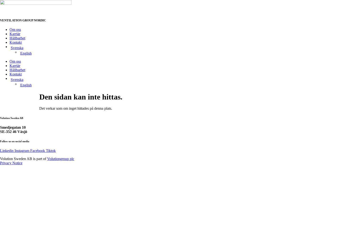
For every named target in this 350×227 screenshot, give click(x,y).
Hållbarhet (17, 38)
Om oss (15, 30)
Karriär (15, 34)
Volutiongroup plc (60, 159)
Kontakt (16, 42)
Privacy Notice (11, 163)
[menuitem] (180, 48)
